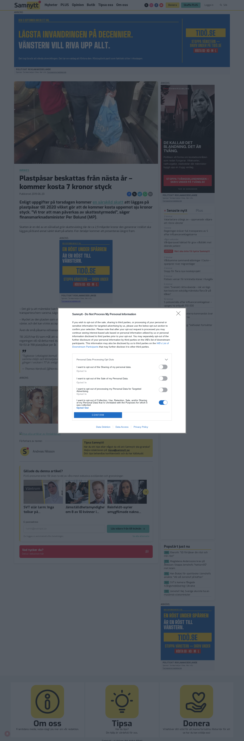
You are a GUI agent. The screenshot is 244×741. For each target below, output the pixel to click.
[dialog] (122, 370)
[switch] (163, 367)
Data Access (122, 427)
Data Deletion (103, 427)
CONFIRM (98, 415)
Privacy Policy (141, 427)
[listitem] (122, 359)
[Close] (179, 314)
